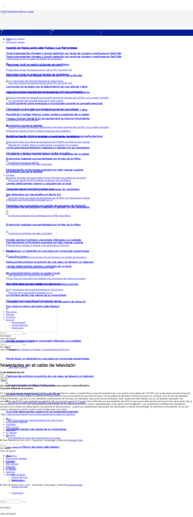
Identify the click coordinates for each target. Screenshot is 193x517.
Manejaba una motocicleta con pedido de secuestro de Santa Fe (46, 205)
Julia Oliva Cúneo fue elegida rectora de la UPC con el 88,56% (44, 75)
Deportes (10, 314)
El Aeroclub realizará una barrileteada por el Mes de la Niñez (43, 158)
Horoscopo (17, 493)
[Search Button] (24, 502)
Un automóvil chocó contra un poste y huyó (33, 273)
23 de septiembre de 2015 (12, 372)
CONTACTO (11, 14)
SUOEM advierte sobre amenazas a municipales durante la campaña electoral (54, 103)
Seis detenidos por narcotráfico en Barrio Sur (33, 194)
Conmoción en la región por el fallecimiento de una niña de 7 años (46, 86)
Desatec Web (75, 440)
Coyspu (17, 414)
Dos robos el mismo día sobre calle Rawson (32, 446)
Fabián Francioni (29, 414)
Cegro (9, 414)
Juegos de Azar (20, 486)
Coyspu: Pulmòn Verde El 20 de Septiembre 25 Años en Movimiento (48, 118)
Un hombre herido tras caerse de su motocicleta (36, 429)
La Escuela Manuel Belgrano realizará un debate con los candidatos (47, 147)
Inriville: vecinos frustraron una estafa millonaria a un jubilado (43, 340)
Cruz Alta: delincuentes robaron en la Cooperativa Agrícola (42, 411)
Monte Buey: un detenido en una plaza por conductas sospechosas (47, 358)
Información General (15, 39)
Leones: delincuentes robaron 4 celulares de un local (38, 183)
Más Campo (11, 456)
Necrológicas (18, 322)
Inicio (8, 33)
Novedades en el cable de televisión (56, 414)
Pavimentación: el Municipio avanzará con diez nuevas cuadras (44, 242)
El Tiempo (10, 317)
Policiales (10, 175)
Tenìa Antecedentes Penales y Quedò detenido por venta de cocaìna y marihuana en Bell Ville (63, 56)
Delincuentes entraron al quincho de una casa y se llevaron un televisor (50, 376)
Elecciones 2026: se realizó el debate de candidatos (37, 64)
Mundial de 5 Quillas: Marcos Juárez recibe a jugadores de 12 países (47, 114)
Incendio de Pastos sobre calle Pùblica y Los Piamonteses (41, 47)
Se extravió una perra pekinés (24, 171)
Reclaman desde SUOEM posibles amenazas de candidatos (43, 136)
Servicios (10, 474)
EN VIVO (9, 6)
